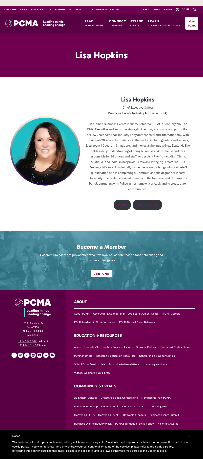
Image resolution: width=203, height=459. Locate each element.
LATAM (168, 9)
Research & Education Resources (116, 356)
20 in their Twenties (85, 397)
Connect (117, 23)
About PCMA (81, 313)
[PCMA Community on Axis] (52, 355)
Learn (164, 23)
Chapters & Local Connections (119, 397)
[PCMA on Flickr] (46, 355)
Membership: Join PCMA (155, 397)
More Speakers (147, 205)
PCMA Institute (41, 9)
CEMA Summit (110, 406)
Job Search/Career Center (143, 313)
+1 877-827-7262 (27, 341)
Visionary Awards (168, 423)
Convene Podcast (146, 347)
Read (93, 23)
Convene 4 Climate (133, 406)
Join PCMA (192, 23)
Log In (184, 9)
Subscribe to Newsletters (123, 364)
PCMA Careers (171, 313)
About (79, 9)
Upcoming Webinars (155, 364)
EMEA (156, 9)
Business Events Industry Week (93, 423)
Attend (137, 23)
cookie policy (164, 446)
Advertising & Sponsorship (109, 313)
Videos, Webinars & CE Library (92, 373)
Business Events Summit (164, 415)
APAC (146, 9)
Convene (10, 9)
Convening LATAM (108, 415)
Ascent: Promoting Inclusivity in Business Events (103, 347)
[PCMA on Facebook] (14, 355)
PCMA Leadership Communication (95, 322)
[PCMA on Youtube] (39, 355)
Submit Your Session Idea (89, 364)
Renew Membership (86, 406)
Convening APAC (159, 406)
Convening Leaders (134, 415)
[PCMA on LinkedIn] (27, 355)
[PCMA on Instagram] (33, 355)
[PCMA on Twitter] (20, 355)
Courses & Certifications (175, 347)
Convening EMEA (84, 415)
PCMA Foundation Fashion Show (134, 423)
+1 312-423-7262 (29, 345)
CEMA (23, 9)
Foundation (63, 9)
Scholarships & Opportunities (157, 356)
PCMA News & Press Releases (137, 322)
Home (122, 205)
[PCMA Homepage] (42, 23)
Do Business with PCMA (104, 9)
